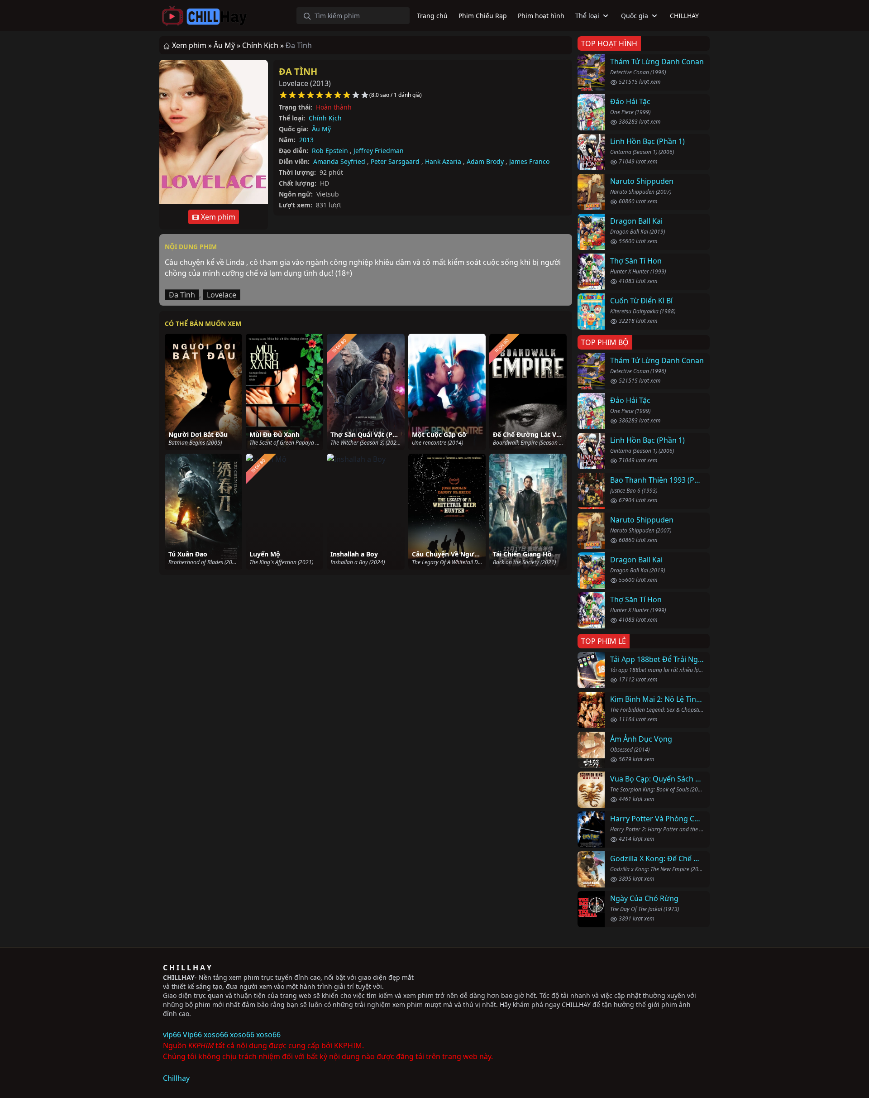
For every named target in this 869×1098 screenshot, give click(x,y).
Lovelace (221, 295)
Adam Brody (485, 161)
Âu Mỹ (321, 129)
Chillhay (176, 1078)
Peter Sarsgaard (395, 161)
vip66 (172, 1035)
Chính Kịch (325, 118)
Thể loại (587, 15)
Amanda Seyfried (339, 161)
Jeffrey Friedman (378, 150)
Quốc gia (634, 15)
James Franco (529, 161)
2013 (306, 139)
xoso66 (216, 1035)
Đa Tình (298, 71)
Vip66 (192, 1035)
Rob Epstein (330, 150)
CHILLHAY (179, 977)
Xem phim (217, 217)
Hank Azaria (443, 161)
